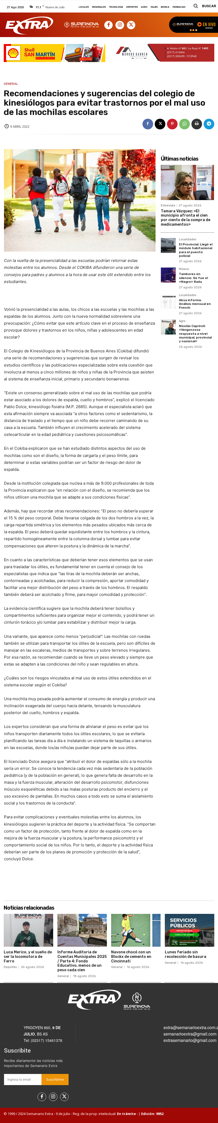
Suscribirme (55, 1079)
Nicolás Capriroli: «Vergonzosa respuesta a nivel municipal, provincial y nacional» (195, 333)
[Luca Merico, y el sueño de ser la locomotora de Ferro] (28, 930)
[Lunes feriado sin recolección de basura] (189, 930)
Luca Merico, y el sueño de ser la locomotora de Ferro (28, 956)
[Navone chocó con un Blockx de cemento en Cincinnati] (136, 930)
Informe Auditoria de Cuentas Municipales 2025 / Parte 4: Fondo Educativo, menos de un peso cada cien (82, 961)
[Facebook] (108, 25)
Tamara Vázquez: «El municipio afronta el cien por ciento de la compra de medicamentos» (185, 218)
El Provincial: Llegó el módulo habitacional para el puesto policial (195, 250)
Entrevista (168, 205)
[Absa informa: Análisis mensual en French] (168, 301)
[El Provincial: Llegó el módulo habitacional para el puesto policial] (168, 245)
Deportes (10, 967)
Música (184, 269)
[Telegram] (209, 124)
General (11, 83)
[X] (131, 25)
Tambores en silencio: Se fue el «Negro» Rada (193, 278)
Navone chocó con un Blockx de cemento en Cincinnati (131, 956)
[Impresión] (196, 124)
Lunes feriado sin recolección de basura (185, 954)
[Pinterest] (172, 124)
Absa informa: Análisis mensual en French (195, 304)
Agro (182, 321)
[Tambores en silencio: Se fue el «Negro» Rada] (168, 275)
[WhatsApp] (184, 124)
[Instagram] (119, 25)
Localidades (187, 239)
